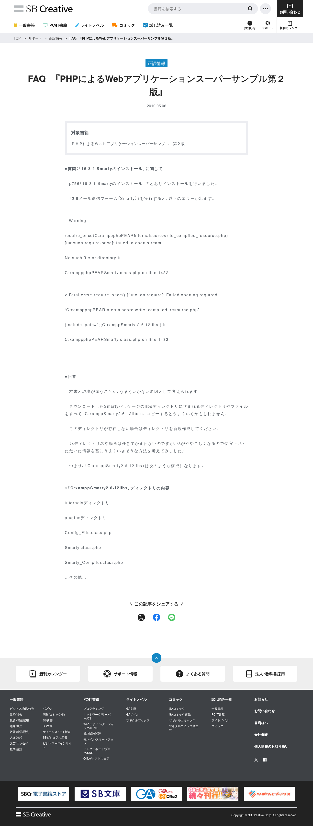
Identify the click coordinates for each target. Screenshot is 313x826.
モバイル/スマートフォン (98, 741)
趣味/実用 (16, 726)
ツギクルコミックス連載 (183, 727)
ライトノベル (92, 25)
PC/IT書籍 (58, 25)
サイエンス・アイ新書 (57, 732)
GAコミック (177, 708)
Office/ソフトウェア (96, 758)
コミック (127, 25)
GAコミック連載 (180, 714)
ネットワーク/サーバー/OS (97, 716)
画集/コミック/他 (54, 714)
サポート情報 (125, 673)
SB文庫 (48, 726)
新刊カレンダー (290, 28)
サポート (268, 28)
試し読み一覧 (161, 25)
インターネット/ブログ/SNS (97, 750)
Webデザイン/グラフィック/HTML (98, 725)
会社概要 (261, 734)
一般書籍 (27, 25)
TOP (17, 38)
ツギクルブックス (138, 720)
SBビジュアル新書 (55, 737)
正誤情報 (56, 38)
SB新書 (48, 720)
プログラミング (93, 708)
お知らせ (250, 28)
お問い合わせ (264, 710)
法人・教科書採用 (270, 673)
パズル (47, 708)
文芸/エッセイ (19, 743)
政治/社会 (16, 714)
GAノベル (132, 714)
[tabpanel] (43, 794)
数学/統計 (16, 749)
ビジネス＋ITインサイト (57, 745)
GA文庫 (131, 708)
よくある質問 (198, 673)
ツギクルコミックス (182, 720)
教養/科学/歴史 (19, 732)
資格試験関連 (92, 733)
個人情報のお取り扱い (271, 746)
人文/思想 (16, 737)
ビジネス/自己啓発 (22, 708)
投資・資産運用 (19, 720)
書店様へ (261, 722)
